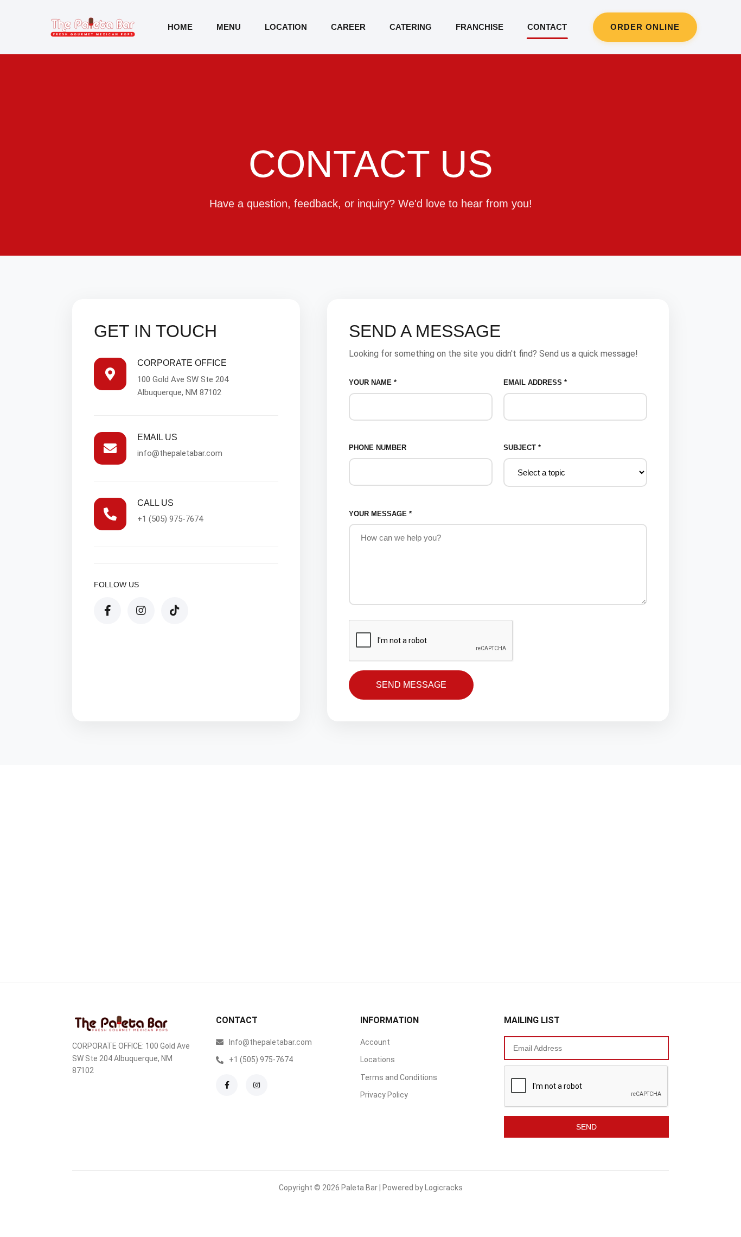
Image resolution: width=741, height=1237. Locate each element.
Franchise (479, 26)
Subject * (522, 447)
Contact (547, 26)
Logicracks (444, 1187)
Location (286, 26)
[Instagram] (141, 610)
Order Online (645, 26)
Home (180, 26)
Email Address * (535, 382)
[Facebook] (107, 610)
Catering (410, 26)
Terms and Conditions (398, 1077)
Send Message (411, 684)
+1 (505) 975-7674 (170, 519)
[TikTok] (174, 610)
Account (375, 1042)
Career (348, 26)
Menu (228, 26)
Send (586, 1126)
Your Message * (380, 514)
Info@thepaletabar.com (270, 1042)
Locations (377, 1059)
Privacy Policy (384, 1094)
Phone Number (377, 447)
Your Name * (373, 382)
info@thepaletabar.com (179, 453)
